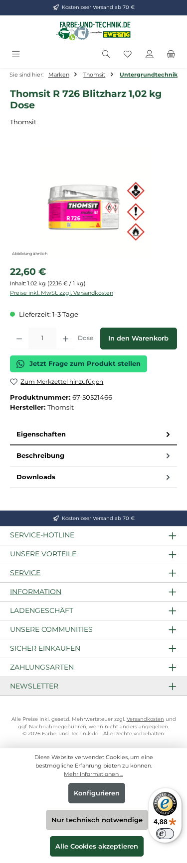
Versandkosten (145, 719)
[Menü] (16, 54)
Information (35, 591)
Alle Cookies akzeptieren (96, 846)
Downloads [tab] (35, 477)
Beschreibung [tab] (40, 455)
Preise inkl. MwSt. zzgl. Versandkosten (61, 292)
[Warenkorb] (171, 54)
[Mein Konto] (150, 54)
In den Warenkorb (138, 338)
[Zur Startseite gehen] (94, 30)
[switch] (165, 833)
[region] (93, 203)
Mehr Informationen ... (93, 774)
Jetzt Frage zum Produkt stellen (85, 363)
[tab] (93, 434)
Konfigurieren (97, 793)
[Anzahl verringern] (19, 338)
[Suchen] (106, 54)
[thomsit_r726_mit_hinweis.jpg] (93, 203)
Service (25, 572)
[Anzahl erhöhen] (65, 338)
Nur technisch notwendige (97, 820)
